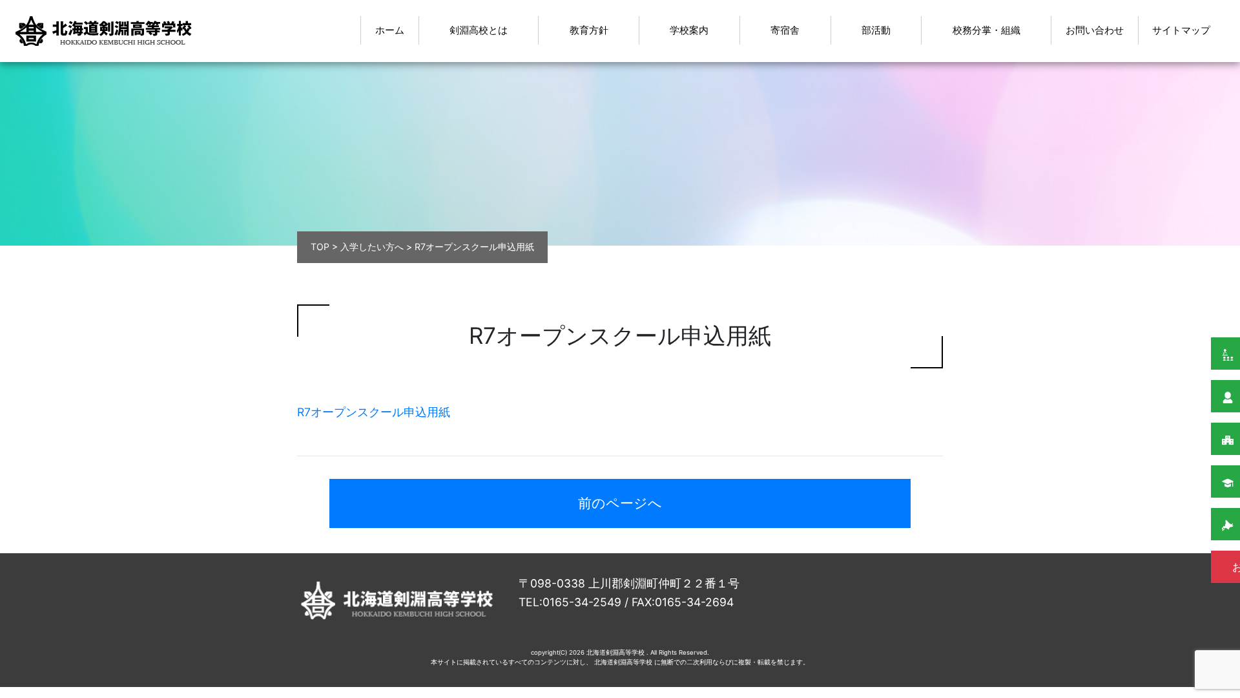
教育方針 (589, 30)
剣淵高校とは (479, 30)
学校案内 (689, 30)
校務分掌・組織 (986, 30)
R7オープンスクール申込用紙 (373, 412)
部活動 (876, 30)
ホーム (389, 30)
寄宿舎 (785, 30)
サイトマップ (1181, 30)
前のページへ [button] (620, 503)
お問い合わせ (1095, 30)
